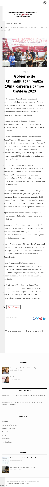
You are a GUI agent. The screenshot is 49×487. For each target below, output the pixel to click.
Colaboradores (7, 442)
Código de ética (25, 484)
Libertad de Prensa (8, 428)
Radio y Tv (5, 432)
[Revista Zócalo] (24, 15)
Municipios (24, 72)
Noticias (5, 422)
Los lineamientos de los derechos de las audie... (24, 458)
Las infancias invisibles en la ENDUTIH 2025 (22, 467)
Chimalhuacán (13, 307)
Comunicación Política (9, 425)
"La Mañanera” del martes (18, 377)
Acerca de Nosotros (13, 484)
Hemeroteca (6, 439)
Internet (4, 435)
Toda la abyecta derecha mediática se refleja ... (24, 368)
